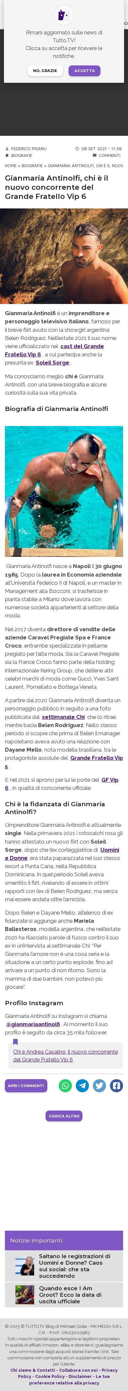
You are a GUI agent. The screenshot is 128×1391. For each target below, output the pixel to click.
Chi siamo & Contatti (33, 1370)
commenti (109, 155)
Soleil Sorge (52, 362)
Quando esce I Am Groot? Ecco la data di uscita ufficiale (70, 1295)
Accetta (85, 70)
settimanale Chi (63, 717)
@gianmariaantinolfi (33, 1024)
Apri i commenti (26, 1085)
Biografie (21, 155)
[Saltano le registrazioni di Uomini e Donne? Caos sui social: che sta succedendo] (24, 1265)
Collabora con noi (78, 1370)
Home (10, 165)
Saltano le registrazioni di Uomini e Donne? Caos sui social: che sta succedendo (74, 1266)
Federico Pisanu (29, 148)
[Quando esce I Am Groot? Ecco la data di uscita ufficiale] (24, 1294)
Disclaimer (80, 1376)
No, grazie (45, 70)
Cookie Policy (50, 1376)
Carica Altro (64, 1116)
